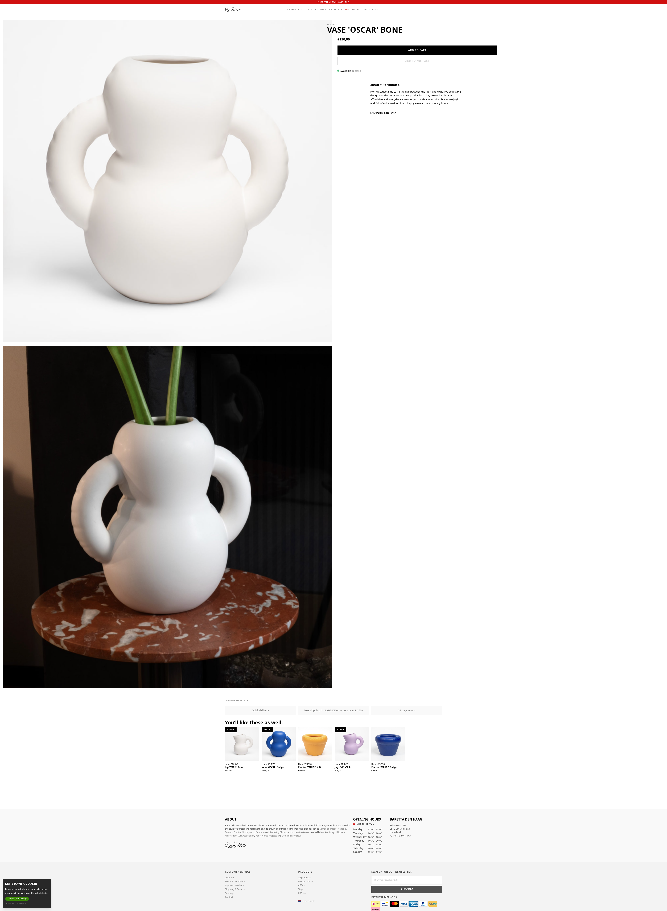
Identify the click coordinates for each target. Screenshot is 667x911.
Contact (229, 896)
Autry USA (334, 832)
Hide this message (18, 898)
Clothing (307, 9)
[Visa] (404, 903)
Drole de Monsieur (291, 835)
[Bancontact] (385, 903)
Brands (376, 9)
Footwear (320, 9)
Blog (367, 9)
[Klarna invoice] (375, 909)
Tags (300, 889)
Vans (258, 835)
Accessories (335, 9)
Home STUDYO (335, 24)
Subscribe (407, 889)
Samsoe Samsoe (328, 828)
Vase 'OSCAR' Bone (239, 700)
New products (305, 881)
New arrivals (291, 9)
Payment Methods (234, 885)
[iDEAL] (376, 903)
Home (227, 700)
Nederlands (308, 901)
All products (304, 877)
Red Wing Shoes (278, 832)
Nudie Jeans (248, 832)
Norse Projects (269, 835)
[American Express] (414, 903)
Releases (356, 9)
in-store (356, 70)
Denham (260, 832)
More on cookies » (16, 904)
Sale (347, 9)
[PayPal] (423, 903)
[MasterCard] (395, 903)
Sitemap (229, 893)
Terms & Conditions (235, 881)
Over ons (229, 877)
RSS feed (302, 893)
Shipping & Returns (235, 889)
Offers (301, 885)
